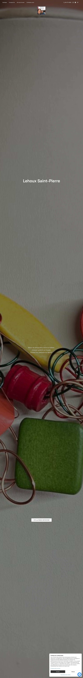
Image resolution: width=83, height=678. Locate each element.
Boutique (5, 2)
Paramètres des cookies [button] (65, 674)
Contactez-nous (30, 2)
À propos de (12, 2)
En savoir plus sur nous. (55, 668)
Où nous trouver (20, 2)
